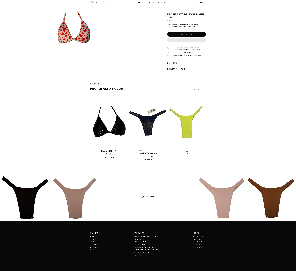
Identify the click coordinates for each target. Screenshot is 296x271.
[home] (98, 2)
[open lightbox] (74, 27)
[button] (196, 2)
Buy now (186, 40)
